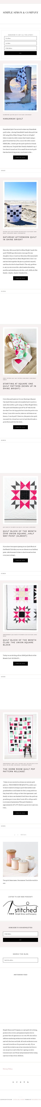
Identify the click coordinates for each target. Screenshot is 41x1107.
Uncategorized (21, 233)
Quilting (12, 114)
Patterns (5, 231)
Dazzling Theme (18, 1099)
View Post (20, 157)
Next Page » (23, 834)
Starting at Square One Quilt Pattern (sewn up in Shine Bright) (19, 386)
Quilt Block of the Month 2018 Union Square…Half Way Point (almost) (19, 533)
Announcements (7, 634)
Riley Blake (21, 114)
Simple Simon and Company (20, 14)
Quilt (9, 231)
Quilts (16, 114)
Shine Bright (28, 114)
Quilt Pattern (14, 231)
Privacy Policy (8, 1069)
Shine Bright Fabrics (12, 233)
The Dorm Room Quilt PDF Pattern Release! (19, 770)
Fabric (4, 378)
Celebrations (6, 114)
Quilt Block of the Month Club (10, 527)
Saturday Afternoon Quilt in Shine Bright (20, 238)
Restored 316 (36, 1099)
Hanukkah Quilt (13, 119)
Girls (16, 763)
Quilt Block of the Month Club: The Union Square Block (19, 642)
